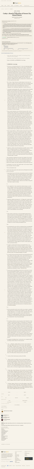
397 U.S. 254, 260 (27, 347)
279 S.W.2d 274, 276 (27, 363)
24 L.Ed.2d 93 (23, 249)
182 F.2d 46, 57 (27, 371)
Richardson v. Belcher (14, 343)
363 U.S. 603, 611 (28, 348)
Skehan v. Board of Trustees (12, 43)
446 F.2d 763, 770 (28, 387)
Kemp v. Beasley (11, 383)
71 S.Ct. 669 (27, 372)
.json (5, 444)
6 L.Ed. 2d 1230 (25, 378)
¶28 (6, 343)
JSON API (26, 455)
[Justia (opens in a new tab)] (11, 461)
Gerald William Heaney (6, 417)
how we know (17, 37)
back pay (8, 73)
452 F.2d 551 (23, 364)
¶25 (6, 318)
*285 (4, 169)
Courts (8, 5)
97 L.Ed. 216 (9, 377)
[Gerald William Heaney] (2, 418)
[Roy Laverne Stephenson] (2, 420)
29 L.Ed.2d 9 (28, 345)
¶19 (6, 226)
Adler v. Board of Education (15, 370)
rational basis (26, 311)
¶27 (6, 339)
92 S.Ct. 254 (24, 343)
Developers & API (27, 453)
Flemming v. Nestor (22, 348)
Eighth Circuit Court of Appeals (17, 17)
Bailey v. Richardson (14, 371)
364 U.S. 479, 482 (23, 361)
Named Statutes (17, 459)
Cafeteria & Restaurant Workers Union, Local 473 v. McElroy (24, 35)
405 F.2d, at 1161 (23, 268)
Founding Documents (18, 460)
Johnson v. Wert (17, 363)
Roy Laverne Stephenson (6, 419)
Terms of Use (28, 465)
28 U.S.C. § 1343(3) (20, 78)
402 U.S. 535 (17, 345)
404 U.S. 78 (20, 343)
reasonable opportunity (15, 314)
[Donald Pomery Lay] (2, 415)
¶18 (6, 224)
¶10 (6, 147)
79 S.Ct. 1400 (23, 380)
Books (21, 5)
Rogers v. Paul (27, 383)
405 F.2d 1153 (26, 248)
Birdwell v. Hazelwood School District (16, 28)
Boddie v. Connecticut (12, 35)
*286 (4, 232)
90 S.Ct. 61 (19, 249)
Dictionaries (16, 5)
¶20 (6, 244)
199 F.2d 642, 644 (23, 373)
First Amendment (10, 192)
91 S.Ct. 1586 (24, 345)
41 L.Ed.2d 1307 (16, 351)
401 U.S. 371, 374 (19, 346)
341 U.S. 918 (23, 372)
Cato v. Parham (13, 388)
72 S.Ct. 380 (27, 370)
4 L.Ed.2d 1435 (13, 350)
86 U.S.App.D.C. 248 (21, 371)
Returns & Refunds (18, 465)
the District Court (28, 325)
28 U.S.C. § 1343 (6, 34)
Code (5, 5)
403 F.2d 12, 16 (18, 388)
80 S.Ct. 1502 (11, 351)
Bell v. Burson (12, 345)
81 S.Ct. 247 (28, 361)
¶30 (6, 359)
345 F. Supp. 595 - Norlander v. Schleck (16, 33)
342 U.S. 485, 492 (22, 370)
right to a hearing (22, 266)
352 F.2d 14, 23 (17, 383)
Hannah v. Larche (22, 350)
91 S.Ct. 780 (26, 346)
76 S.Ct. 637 (28, 375)
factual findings (24, 216)
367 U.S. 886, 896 (14, 378)
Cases (2, 5)
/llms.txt (26, 454)
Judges (12, 5)
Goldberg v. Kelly (7, 35)
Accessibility (9, 465)
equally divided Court (17, 372)
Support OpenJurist (27, 458)
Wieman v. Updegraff (17, 376)
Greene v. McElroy (10, 380)
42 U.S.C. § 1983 (16, 79)
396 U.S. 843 (15, 249)
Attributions (23, 465)
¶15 (6, 199)
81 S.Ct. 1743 (20, 378)
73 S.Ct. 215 (30, 376)
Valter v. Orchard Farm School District (25, 28)
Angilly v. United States (16, 373)
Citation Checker (17, 462)
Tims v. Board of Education (16, 364)
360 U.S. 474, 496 (16, 380)
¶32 (6, 383)
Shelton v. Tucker (17, 361)
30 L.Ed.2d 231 (28, 343)
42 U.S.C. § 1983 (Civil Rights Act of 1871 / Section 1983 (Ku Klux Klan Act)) (19, 34)
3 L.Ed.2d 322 (27, 380)
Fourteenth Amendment (19, 252)
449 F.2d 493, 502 (15, 385)
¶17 (6, 213)
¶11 (6, 167)
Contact (14, 465)
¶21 (6, 254)
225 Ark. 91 (22, 363)
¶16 (6, 211)
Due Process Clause (17, 230)
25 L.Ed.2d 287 (14, 348)
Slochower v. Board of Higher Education (13, 375)
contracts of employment (14, 256)
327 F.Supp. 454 (23, 199)
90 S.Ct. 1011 (9, 348)
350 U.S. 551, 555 (23, 375)
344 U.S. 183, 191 (23, 376)
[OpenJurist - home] (17, 3)
